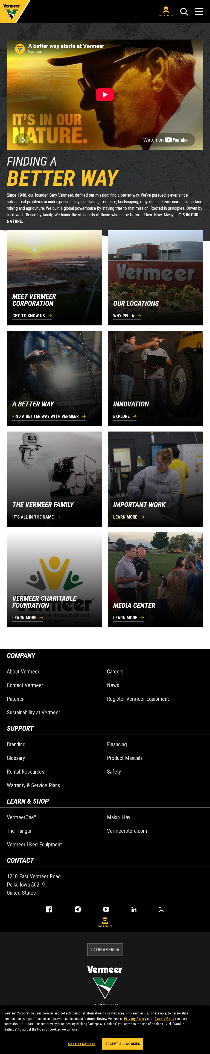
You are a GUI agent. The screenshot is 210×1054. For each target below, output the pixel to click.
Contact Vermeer (25, 685)
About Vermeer (23, 671)
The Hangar (19, 831)
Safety (114, 771)
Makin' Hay (118, 817)
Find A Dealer (166, 15)
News (113, 685)
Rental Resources (25, 771)
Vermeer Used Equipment (34, 844)
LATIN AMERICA (105, 949)
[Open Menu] (199, 11)
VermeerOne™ (22, 817)
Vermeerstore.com (127, 831)
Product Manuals (125, 758)
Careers (115, 671)
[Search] (184, 12)
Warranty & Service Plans (33, 785)
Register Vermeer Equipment (138, 699)
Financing (117, 744)
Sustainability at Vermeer (33, 712)
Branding (16, 744)
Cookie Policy (165, 1019)
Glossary (16, 758)
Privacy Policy (135, 1019)
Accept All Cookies (122, 1044)
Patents (15, 699)
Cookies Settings (81, 1044)
